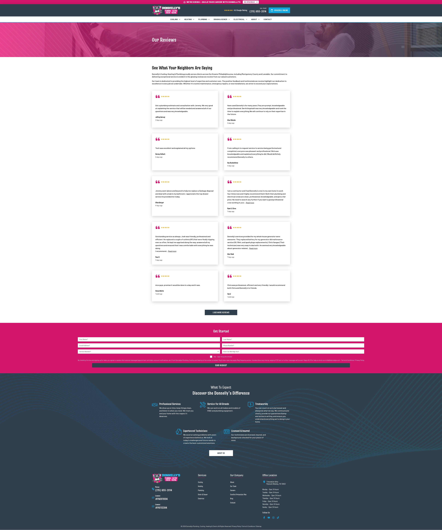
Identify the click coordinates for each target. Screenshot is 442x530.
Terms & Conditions (347, 360)
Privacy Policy (359, 360)
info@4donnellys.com (333, 360)
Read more (250, 203)
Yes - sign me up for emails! (223, 357)
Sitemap (258, 526)
